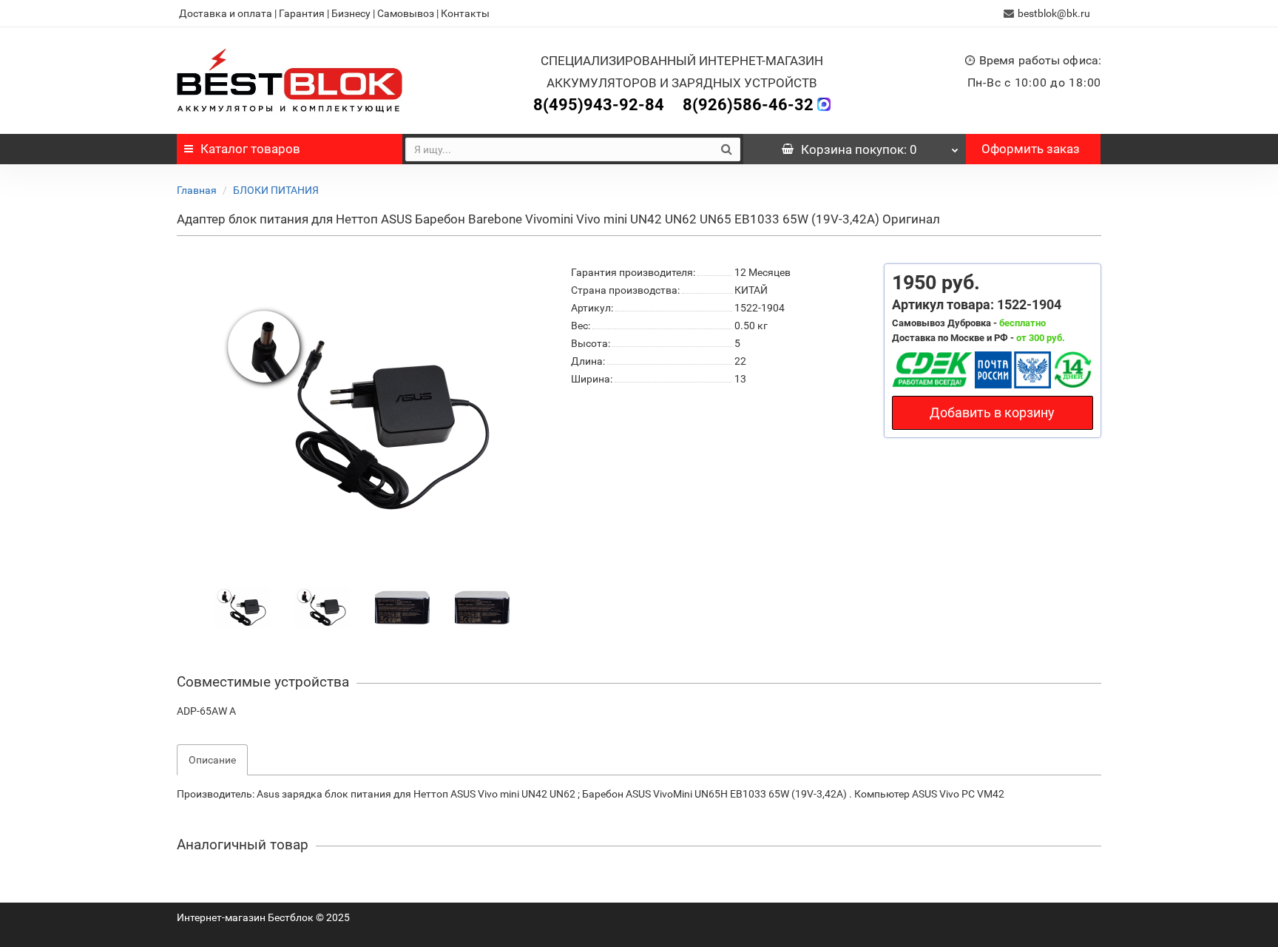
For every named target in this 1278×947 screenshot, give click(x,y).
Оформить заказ (1030, 148)
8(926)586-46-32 (748, 104)
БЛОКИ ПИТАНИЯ (276, 190)
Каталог (250, 148)
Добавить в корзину (992, 412)
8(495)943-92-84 (598, 104)
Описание (212, 760)
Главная (197, 190)
